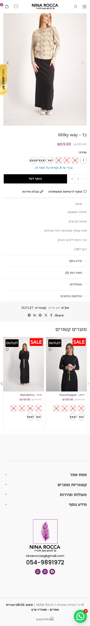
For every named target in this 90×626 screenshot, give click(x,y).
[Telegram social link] (29, 315)
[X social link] (46, 315)
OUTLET (27, 308)
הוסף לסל (35, 179)
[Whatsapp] (38, 572)
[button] (82, 63)
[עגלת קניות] (6, 6)
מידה (82, 152)
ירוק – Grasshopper (72, 395)
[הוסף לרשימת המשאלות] (50, 350)
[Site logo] (45, 6)
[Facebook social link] (51, 315)
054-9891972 (45, 562)
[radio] (83, 160)
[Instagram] (45, 572)
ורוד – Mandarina (31, 395)
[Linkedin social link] (34, 315)
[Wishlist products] (16, 6)
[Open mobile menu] (84, 6)
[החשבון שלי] (75, 6)
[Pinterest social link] (40, 315)
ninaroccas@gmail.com (45, 555)
